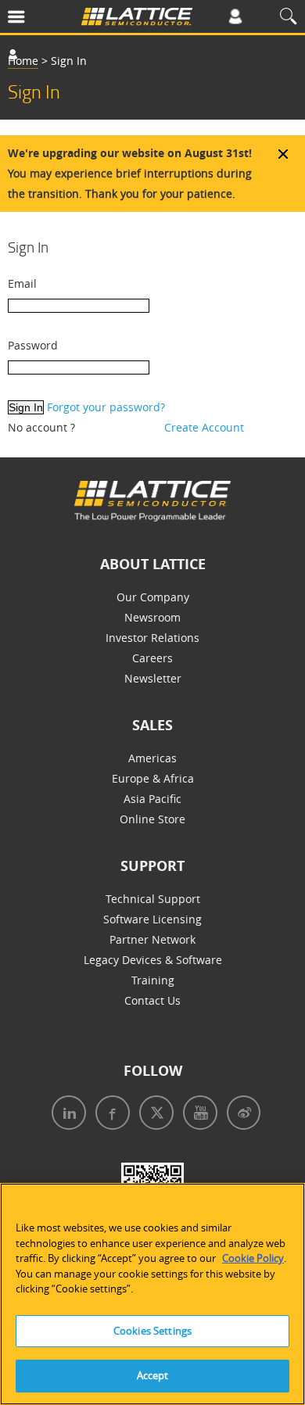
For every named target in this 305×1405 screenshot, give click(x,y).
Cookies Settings (152, 1331)
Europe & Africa (153, 778)
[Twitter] (153, 1114)
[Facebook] (109, 1114)
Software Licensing (152, 919)
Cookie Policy (253, 1258)
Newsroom (152, 617)
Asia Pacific (152, 798)
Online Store (152, 819)
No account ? (41, 427)
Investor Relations (152, 637)
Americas (152, 758)
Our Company (153, 597)
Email (22, 283)
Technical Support (153, 898)
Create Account (204, 427)
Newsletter (152, 678)
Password (33, 345)
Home (23, 60)
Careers (152, 658)
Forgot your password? (106, 407)
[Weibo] (240, 1114)
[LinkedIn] (65, 1114)
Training (152, 980)
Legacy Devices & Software (153, 959)
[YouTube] (197, 1114)
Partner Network (152, 939)
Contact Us (152, 1000)
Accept (153, 1375)
